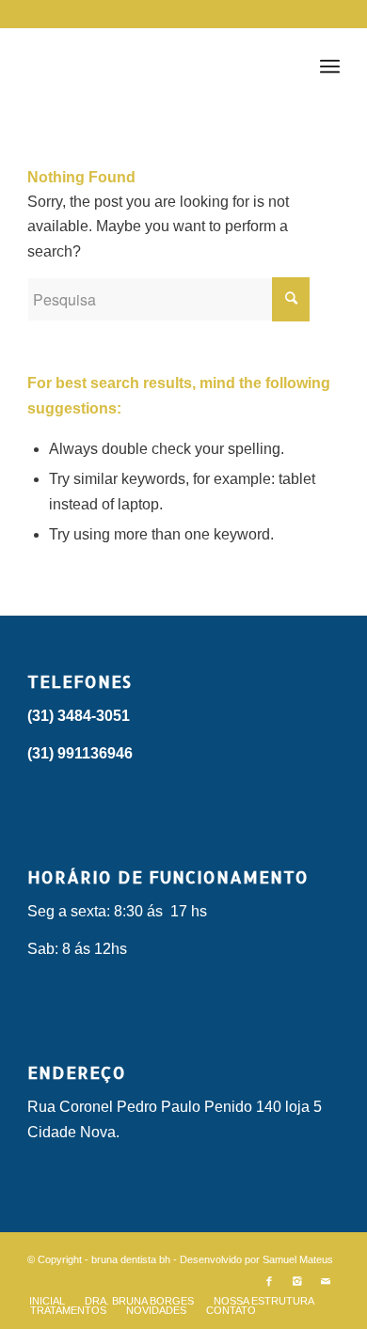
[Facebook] (269, 1281)
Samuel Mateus (298, 1259)
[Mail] (325, 1281)
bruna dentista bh (130, 1259)
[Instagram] (297, 1281)
